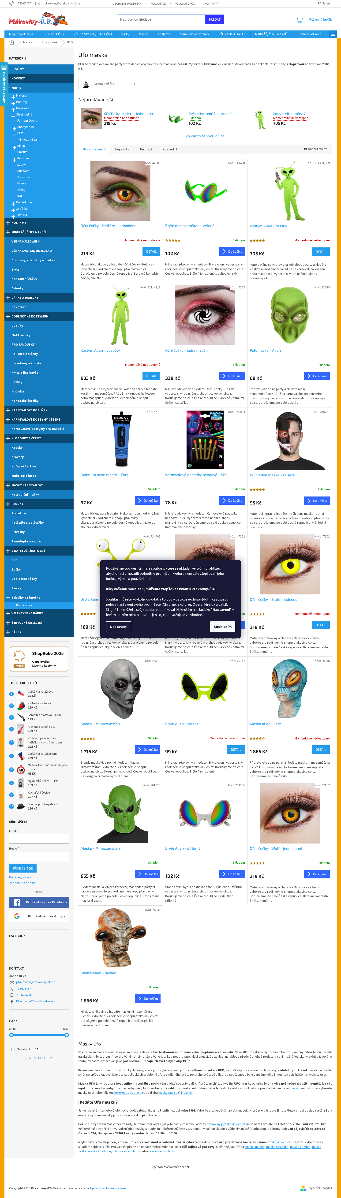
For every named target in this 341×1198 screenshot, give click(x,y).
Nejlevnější (123, 149)
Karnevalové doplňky (29, 410)
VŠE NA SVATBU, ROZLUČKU (31, 251)
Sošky (16, 569)
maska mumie (255, 1147)
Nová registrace (20, 877)
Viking (21, 189)
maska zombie (300, 1147)
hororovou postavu (127, 1092)
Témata (21, 215)
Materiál (21, 95)
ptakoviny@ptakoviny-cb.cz (35, 982)
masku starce (167, 1092)
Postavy (22, 102)
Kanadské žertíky (24, 401)
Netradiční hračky (25, 494)
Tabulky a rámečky (25, 597)
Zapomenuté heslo (22, 883)
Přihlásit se (23, 868)
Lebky (21, 164)
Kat (19, 196)
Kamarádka (24, 605)
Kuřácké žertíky (23, 466)
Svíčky (16, 588)
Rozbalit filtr (37, 1058)
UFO (20, 133)
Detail (151, 251)
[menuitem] (21, 34)
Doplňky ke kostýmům (30, 316)
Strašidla (23, 177)
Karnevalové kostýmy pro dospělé (37, 429)
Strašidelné (24, 114)
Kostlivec (23, 158)
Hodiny (16, 382)
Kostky (16, 447)
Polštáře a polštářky (27, 522)
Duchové (23, 171)
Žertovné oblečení (26, 622)
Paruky (17, 504)
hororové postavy (161, 1151)
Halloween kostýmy (126, 1151)
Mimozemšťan (28, 139)
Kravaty (17, 457)
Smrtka (22, 152)
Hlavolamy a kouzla (26, 363)
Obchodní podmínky (126, 4)
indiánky (187, 1092)
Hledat (215, 19)
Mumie (21, 183)
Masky (16, 88)
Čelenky (17, 288)
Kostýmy (18, 222)
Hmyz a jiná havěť (24, 372)
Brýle (15, 269)
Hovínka (17, 391)
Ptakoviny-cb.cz (279, 1142)
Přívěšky (18, 532)
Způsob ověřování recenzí (170, 1167)
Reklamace (158, 4)
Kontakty (212, 4)
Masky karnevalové (27, 485)
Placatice (18, 513)
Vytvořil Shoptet (320, 1188)
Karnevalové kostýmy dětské (35, 419)
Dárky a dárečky (24, 297)
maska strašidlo (277, 1147)
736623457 (23, 988)
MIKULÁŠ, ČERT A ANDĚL (29, 232)
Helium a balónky (24, 354)
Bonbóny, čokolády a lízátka (33, 260)
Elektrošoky (20, 335)
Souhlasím (223, 626)
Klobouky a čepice (26, 438)
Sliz (14, 560)
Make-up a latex (23, 476)
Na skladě (27, 1049)
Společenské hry (24, 579)
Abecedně (170, 149)
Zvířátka (22, 208)
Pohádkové (24, 202)
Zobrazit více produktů (202, 136)
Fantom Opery (27, 120)
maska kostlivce (99, 1151)
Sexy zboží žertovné (28, 551)
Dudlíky (17, 326)
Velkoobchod (185, 4)
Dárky (16, 632)
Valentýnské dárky (27, 613)
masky (294, 1088)
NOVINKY (18, 78)
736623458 (23, 995)
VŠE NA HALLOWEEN (25, 241)
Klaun (21, 146)
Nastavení (118, 626)
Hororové (23, 108)
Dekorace (18, 307)
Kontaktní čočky (24, 279)
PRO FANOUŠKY (23, 344)
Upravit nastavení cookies (108, 1188)
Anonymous (25, 127)
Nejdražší (146, 149)
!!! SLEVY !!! (19, 69)
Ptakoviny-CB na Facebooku (35, 1001)
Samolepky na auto (26, 541)
